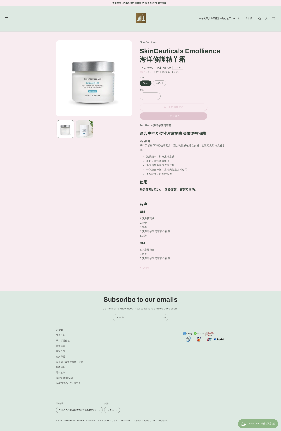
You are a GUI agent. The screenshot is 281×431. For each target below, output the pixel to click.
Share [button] (146, 268)
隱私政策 (60, 372)
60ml (145, 83)
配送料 (143, 72)
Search (60, 330)
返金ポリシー (103, 420)
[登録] (164, 317)
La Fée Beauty (70, 420)
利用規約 (137, 420)
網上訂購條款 (63, 341)
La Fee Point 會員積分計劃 (69, 362)
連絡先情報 (163, 420)
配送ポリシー (149, 420)
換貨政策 (60, 346)
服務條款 (60, 367)
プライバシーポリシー (121, 420)
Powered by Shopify (86, 420)
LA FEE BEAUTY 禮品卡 (68, 383)
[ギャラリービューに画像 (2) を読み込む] (84, 129)
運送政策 (60, 351)
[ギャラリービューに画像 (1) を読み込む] (65, 129)
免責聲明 (60, 357)
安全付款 (60, 335)
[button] (6, 18)
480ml (159, 83)
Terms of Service (64, 378)
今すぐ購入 (173, 116)
